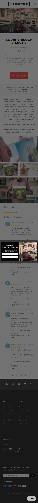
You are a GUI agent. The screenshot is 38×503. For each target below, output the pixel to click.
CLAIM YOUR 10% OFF (9, 257)
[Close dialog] (36, 243)
